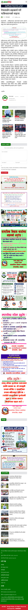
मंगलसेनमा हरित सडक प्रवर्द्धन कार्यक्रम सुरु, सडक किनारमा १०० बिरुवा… (18, 526)
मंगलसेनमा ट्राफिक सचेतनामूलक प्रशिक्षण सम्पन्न (16, 519)
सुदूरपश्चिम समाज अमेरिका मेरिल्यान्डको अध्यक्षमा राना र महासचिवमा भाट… (18, 498)
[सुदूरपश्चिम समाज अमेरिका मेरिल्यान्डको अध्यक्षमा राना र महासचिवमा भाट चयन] (4, 499)
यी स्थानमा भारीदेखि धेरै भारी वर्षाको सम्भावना (17, 533)
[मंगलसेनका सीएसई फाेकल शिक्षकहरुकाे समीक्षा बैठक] (4, 478)
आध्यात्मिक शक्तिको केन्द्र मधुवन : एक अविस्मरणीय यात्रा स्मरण (17, 484)
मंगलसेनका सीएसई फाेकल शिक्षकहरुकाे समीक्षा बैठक (15, 477)
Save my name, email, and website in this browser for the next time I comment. (14, 169)
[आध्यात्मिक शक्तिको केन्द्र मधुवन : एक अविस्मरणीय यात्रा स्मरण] (4, 485)
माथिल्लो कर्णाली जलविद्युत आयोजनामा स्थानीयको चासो (15, 505)
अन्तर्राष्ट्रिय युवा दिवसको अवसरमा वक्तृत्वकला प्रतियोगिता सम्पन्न (16, 491)
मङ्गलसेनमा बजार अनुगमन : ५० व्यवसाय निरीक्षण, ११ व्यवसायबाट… (17, 540)
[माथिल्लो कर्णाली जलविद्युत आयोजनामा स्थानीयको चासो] (7, 113)
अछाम (4, 116)
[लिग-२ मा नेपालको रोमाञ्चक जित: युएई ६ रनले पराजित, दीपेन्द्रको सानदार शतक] (20, 128)
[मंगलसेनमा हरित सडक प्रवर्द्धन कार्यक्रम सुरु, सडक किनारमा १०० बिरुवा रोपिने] (4, 527)
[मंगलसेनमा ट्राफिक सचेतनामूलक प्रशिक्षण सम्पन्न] (4, 520)
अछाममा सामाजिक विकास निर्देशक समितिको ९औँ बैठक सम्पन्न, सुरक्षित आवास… (17, 513)
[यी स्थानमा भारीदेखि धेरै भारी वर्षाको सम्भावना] (20, 113)
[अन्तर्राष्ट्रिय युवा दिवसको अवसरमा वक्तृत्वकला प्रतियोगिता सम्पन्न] (4, 492)
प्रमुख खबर (16, 116)
